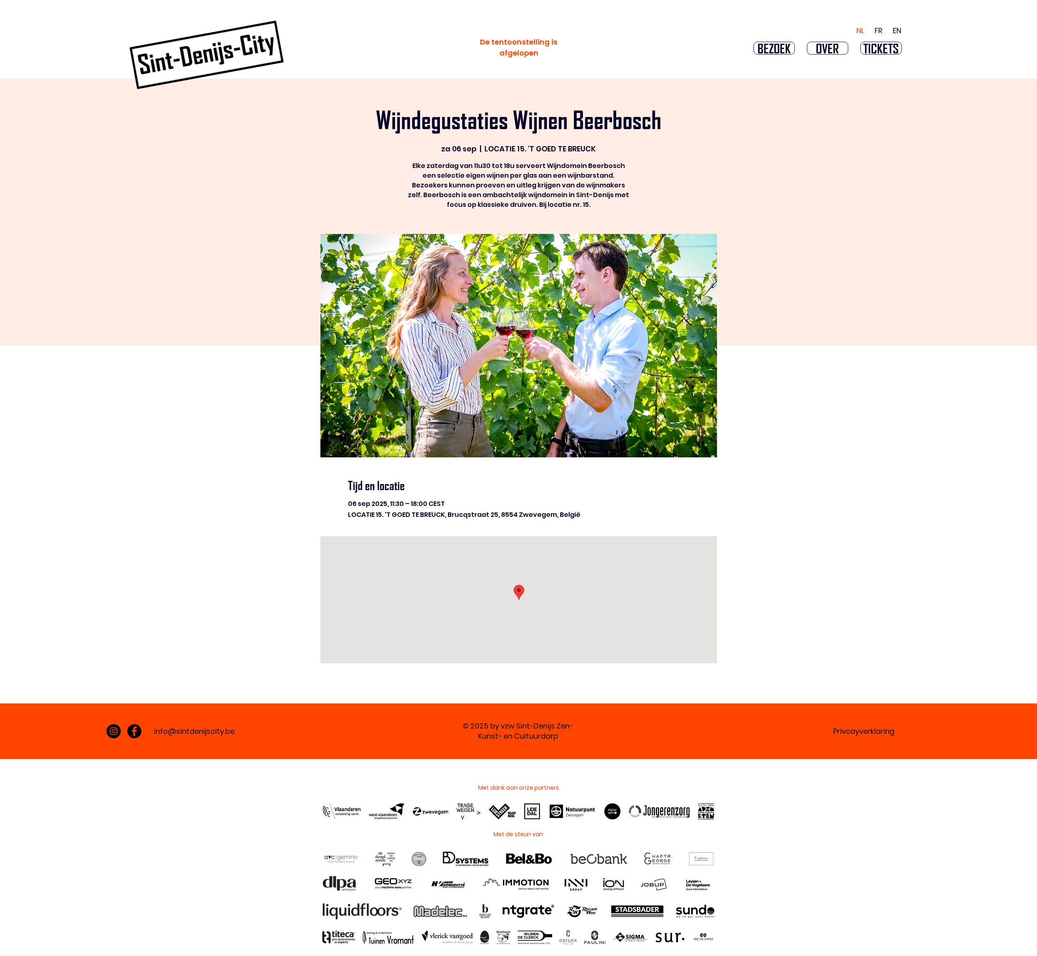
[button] (774, 48)
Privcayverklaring (863, 731)
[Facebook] (134, 731)
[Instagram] (114, 731)
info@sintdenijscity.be (194, 731)
